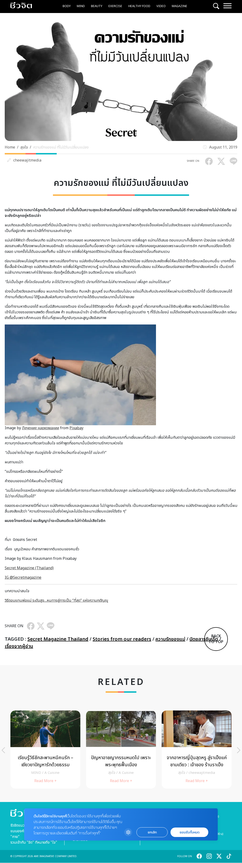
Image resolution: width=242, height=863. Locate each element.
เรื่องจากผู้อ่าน (19, 646)
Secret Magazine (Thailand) (29, 568)
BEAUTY (96, 6)
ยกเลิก (152, 832)
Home (10, 147)
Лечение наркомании (40, 428)
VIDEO (161, 6)
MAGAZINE (179, 6)
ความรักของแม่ (170, 639)
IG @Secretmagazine (23, 577)
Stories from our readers (122, 639)
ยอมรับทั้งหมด (189, 832)
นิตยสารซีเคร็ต (204, 639)
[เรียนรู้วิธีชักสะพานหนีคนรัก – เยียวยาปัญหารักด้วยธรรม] (45, 749)
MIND (81, 6)
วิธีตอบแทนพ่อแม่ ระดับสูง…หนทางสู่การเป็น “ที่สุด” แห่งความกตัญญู (56, 600)
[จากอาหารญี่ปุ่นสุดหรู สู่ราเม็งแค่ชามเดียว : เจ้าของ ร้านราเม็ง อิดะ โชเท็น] (197, 749)
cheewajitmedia (27, 160)
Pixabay (76, 428)
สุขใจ (24, 147)
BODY (67, 6)
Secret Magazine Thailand (57, 639)
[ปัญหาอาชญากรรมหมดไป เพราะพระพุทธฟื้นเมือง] (121, 749)
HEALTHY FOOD (139, 6)
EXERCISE (115, 6)
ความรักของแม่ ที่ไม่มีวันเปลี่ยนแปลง (61, 147)
